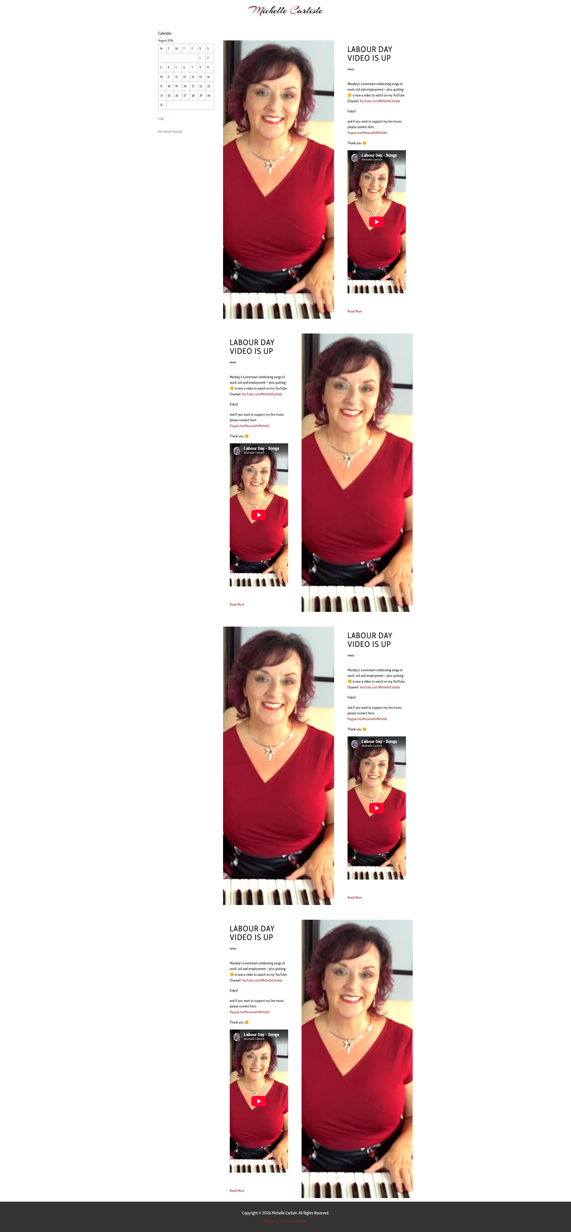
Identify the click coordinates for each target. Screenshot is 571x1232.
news (351, 69)
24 (161, 96)
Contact (369, 22)
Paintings (332, 22)
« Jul (160, 119)
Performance (236, 22)
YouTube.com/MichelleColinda (380, 101)
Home (199, 22)
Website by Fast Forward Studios (285, 1221)
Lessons (284, 22)
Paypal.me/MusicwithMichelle (367, 133)
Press (351, 22)
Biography (262, 22)
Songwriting (307, 22)
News (214, 22)
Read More (355, 311)
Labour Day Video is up (370, 53)
